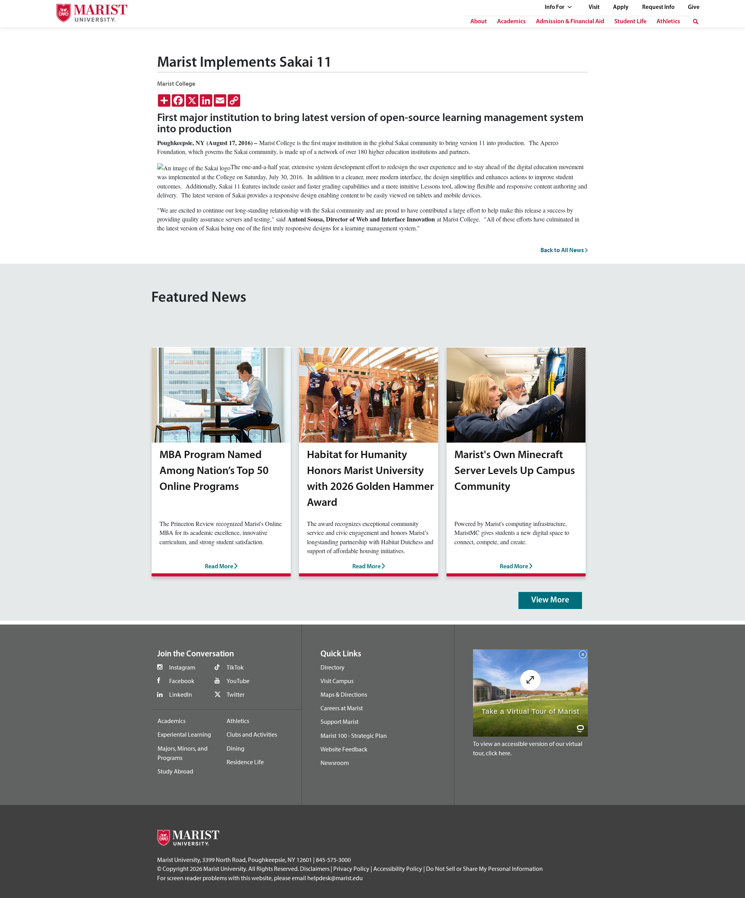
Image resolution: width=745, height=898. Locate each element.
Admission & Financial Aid (570, 22)
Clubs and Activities (252, 734)
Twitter (235, 694)
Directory (333, 667)
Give (694, 7)
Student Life (630, 22)
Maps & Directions (344, 694)
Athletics (668, 22)
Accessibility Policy (397, 868)
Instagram (182, 667)
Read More (219, 567)
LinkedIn (180, 694)
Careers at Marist (342, 708)
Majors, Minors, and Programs (183, 752)
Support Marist (340, 721)
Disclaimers (314, 868)
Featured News (198, 298)
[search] (695, 21)
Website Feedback (344, 749)
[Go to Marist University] (87, 11)
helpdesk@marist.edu (335, 878)
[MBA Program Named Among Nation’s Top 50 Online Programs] (221, 394)
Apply (621, 7)
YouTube (238, 681)
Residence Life (245, 762)
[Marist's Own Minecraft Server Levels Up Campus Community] (516, 394)
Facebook (181, 681)
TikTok (235, 667)
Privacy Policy (351, 868)
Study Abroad (175, 771)
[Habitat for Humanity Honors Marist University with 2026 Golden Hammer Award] (368, 394)
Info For (555, 7)
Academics (511, 22)
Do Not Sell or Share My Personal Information (484, 868)
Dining (235, 748)
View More (550, 600)
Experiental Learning (184, 734)
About (478, 22)
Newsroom (335, 763)
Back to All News (563, 250)
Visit (594, 7)
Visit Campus (337, 681)
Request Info (658, 7)
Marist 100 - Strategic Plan (354, 735)
